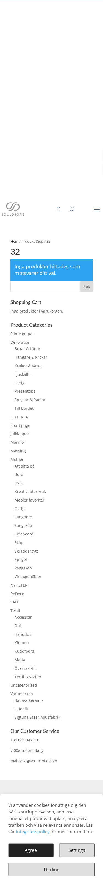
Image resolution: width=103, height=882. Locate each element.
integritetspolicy (32, 832)
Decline (51, 870)
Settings (76, 850)
